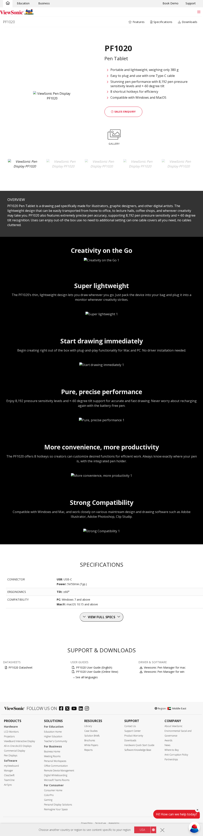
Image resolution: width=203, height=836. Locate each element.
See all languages (87, 677)
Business (44, 3)
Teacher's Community (55, 741)
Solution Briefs (92, 735)
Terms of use (100, 823)
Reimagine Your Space (56, 809)
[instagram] (88, 709)
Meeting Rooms (52, 756)
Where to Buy (172, 750)
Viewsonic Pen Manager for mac (165, 667)
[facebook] (62, 709)
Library (88, 726)
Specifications (162, 22)
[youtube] (75, 709)
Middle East (179, 708)
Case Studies (91, 731)
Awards (168, 740)
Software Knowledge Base (137, 750)
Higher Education (53, 736)
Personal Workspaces (55, 761)
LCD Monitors (11, 731)
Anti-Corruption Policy (176, 754)
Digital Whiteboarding (55, 775)
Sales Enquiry (125, 111)
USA (142, 830)
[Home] (7, 3)
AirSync (8, 784)
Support (191, 3)
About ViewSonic (173, 726)
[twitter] (68, 709)
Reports (88, 750)
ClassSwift (9, 775)
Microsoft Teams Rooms (56, 780)
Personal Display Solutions (58, 804)
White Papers (91, 745)
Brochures (89, 740)
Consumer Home (53, 790)
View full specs (101, 617)
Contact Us (130, 726)
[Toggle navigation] (198, 12)
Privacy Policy (86, 823)
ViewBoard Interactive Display (19, 741)
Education (23, 3)
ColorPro (49, 795)
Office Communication (56, 765)
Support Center (132, 731)
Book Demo (170, 3)
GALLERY (114, 143)
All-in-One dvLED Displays (18, 746)
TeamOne (9, 780)
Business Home (52, 751)
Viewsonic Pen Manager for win (164, 672)
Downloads (189, 22)
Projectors (9, 736)
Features (138, 22)
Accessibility (114, 823)
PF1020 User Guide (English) (94, 667)
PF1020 (9, 21)
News (167, 745)
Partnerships (171, 759)
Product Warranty (133, 735)
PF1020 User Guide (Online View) (97, 672)
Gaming (48, 800)
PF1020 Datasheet (21, 667)
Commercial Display (14, 750)
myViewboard (11, 765)
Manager (8, 770)
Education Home (53, 731)
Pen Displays (10, 755)
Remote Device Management (59, 770)
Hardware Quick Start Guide (139, 745)
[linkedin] (82, 709)
